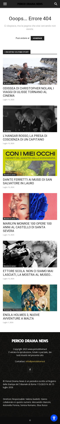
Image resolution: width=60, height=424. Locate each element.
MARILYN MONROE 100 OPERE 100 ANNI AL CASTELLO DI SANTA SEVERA (27, 227)
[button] (5, 4)
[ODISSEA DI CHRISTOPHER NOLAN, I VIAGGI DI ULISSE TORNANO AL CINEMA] (30, 71)
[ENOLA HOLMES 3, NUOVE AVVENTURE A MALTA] (30, 298)
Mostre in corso (10, 175)
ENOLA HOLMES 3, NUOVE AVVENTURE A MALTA (21, 316)
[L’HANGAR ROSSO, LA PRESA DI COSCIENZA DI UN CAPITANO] (30, 118)
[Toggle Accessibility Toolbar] (54, 418)
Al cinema (7, 83)
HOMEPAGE (37, 38)
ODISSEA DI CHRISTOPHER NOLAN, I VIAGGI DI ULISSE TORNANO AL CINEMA (28, 92)
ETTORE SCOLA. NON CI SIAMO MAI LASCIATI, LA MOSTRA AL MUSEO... (28, 272)
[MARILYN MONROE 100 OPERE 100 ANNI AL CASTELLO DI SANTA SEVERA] (30, 206)
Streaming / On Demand (13, 310)
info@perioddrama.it (35, 361)
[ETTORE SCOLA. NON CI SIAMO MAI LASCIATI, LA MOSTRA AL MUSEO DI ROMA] (30, 254)
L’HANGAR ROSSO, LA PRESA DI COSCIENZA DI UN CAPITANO (25, 137)
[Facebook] (30, 370)
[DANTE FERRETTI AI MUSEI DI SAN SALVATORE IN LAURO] (30, 162)
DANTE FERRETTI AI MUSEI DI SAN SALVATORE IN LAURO (27, 181)
